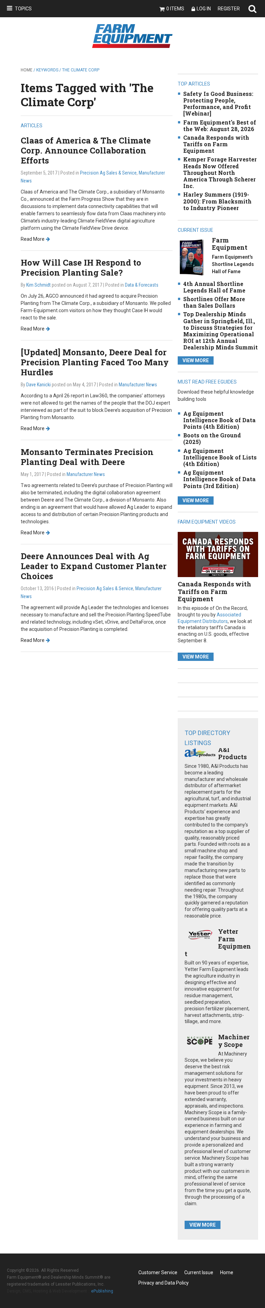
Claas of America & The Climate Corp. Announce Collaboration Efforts (86, 150)
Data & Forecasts (141, 285)
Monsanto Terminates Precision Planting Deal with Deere (87, 456)
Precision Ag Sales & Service (108, 173)
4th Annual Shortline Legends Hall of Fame (214, 287)
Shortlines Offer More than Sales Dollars (214, 302)
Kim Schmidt (38, 285)
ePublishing (102, 1291)
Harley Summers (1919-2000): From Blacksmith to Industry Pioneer (217, 201)
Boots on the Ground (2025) (212, 438)
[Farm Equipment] (192, 257)
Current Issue (198, 1272)
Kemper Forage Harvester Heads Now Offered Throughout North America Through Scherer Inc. (220, 172)
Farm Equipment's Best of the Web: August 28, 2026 (219, 125)
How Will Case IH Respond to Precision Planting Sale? (81, 267)
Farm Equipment (229, 244)
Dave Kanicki (38, 384)
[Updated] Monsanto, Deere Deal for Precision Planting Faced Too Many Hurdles (95, 362)
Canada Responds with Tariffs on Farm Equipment (216, 144)
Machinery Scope (233, 1041)
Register (229, 8)
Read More (33, 239)
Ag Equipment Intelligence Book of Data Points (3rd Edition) (219, 479)
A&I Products (232, 753)
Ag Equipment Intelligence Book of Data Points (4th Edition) (219, 420)
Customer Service (157, 1272)
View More (196, 360)
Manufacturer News (138, 384)
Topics (23, 8)
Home (26, 70)
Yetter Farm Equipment (218, 942)
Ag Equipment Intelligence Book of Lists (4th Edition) (220, 457)
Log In (204, 8)
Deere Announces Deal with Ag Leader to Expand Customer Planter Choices (94, 566)
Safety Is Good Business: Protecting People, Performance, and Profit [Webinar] (218, 103)
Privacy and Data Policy (163, 1283)
